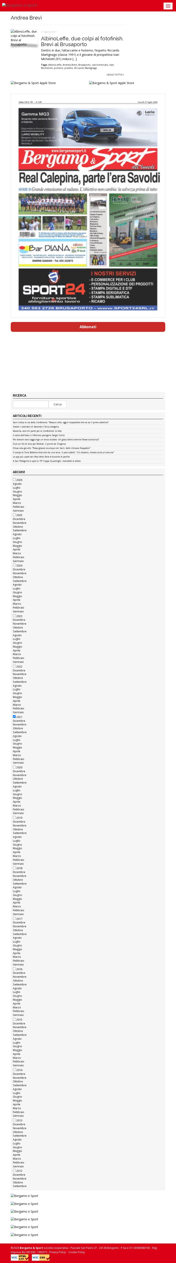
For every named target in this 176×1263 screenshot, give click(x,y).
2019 (19, 818)
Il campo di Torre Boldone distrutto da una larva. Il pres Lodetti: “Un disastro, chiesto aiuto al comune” (63, 452)
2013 (19, 1120)
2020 (19, 767)
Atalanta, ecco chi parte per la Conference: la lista (37, 431)
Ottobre (18, 527)
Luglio (16, 487)
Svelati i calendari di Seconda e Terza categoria (36, 427)
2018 (19, 868)
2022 (19, 666)
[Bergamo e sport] (88, 1196)
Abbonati (88, 326)
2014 (19, 1070)
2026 (19, 480)
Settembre (20, 530)
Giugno (17, 491)
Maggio (17, 495)
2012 (19, 1171)
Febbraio (18, 507)
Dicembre (19, 519)
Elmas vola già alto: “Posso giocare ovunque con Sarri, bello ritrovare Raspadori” (51, 448)
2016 (19, 969)
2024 (19, 565)
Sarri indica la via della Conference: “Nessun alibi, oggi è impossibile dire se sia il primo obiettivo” (61, 422)
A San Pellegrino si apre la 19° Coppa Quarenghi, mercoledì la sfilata (47, 461)
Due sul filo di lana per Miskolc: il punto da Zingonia (39, 444)
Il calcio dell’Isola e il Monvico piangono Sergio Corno (39, 435)
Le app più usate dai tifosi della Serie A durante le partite (41, 457)
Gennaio (18, 510)
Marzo (17, 503)
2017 (19, 919)
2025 (19, 515)
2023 (19, 616)
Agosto (17, 484)
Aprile (16, 499)
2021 (19, 717)
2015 (19, 1019)
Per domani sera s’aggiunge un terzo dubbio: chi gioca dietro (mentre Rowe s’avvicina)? (56, 439)
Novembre (19, 523)
